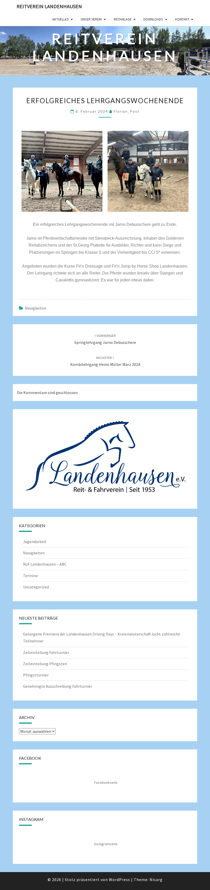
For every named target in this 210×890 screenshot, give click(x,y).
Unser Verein (91, 19)
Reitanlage (123, 19)
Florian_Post (127, 111)
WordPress (119, 879)
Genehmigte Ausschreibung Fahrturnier (57, 686)
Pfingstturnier (36, 674)
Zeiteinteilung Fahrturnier (46, 652)
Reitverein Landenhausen (49, 6)
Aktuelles (60, 19)
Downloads (153, 19)
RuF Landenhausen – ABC (45, 564)
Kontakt (182, 19)
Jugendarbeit (35, 541)
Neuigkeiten (35, 308)
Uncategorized (36, 586)
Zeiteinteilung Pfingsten (45, 663)
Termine (30, 575)
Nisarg (156, 879)
